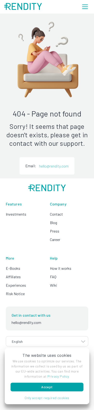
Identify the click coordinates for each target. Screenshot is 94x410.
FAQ (53, 276)
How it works (60, 268)
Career (55, 239)
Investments (16, 214)
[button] (47, 397)
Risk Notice (15, 293)
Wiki (53, 285)
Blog (53, 222)
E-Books (13, 268)
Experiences (16, 285)
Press (54, 231)
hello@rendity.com (54, 166)
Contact (56, 214)
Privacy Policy (58, 376)
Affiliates (13, 276)
